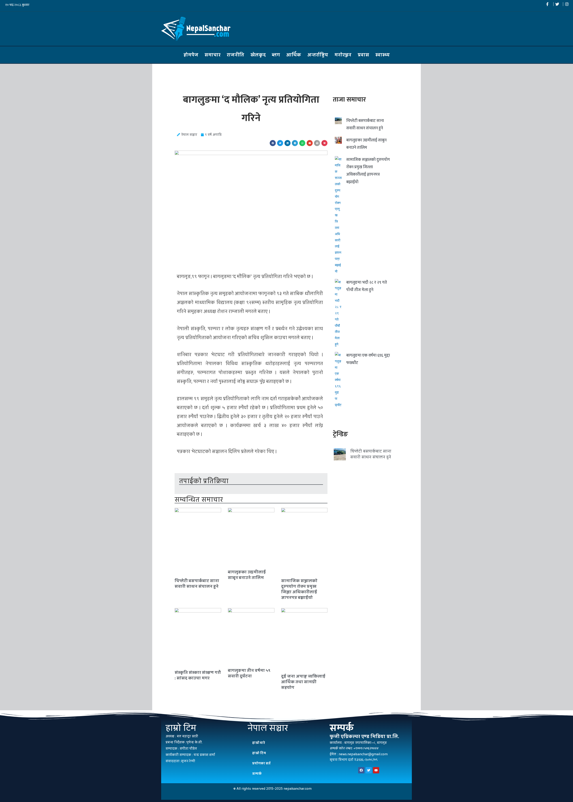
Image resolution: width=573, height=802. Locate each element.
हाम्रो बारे (258, 742)
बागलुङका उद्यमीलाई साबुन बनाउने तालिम (247, 575)
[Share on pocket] (324, 143)
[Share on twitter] (280, 143)
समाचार (212, 54)
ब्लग (276, 54)
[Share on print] (317, 143)
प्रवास (363, 54)
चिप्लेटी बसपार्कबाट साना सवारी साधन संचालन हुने (197, 583)
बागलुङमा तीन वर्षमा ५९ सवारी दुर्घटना (249, 673)
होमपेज (191, 54)
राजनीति (235, 54)
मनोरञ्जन (342, 54)
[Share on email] (310, 143)
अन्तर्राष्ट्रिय (317, 54)
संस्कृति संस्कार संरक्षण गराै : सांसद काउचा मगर (198, 675)
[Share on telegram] (295, 143)
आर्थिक (293, 54)
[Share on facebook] (273, 143)
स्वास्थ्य (382, 54)
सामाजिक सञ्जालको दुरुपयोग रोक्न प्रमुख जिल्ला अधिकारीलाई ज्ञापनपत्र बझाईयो (299, 589)
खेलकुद (258, 54)
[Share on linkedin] (287, 143)
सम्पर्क (257, 773)
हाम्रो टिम (259, 753)
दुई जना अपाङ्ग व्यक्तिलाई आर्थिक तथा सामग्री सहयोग (303, 682)
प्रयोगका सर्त (261, 763)
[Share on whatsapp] (302, 143)
